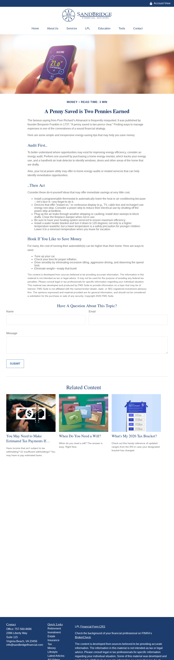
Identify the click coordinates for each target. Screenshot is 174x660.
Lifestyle (53, 651)
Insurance (53, 640)
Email (92, 311)
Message (11, 333)
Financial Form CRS (92, 626)
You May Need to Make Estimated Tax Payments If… (28, 438)
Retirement (54, 628)
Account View (162, 3)
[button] (35, 28)
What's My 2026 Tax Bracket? (134, 435)
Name (10, 311)
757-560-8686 (23, 629)
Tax (50, 644)
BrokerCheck (83, 637)
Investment (54, 632)
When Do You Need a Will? (80, 435)
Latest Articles (56, 655)
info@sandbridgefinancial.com (24, 644)
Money (52, 648)
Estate (51, 636)
